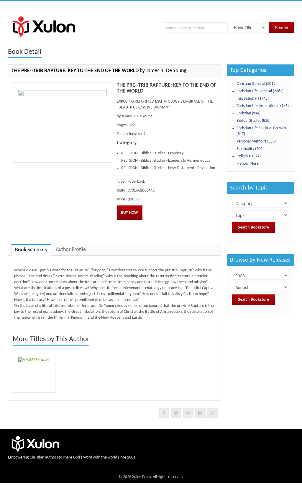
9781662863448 (141, 190)
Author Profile (71, 249)
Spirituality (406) (250, 149)
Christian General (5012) (257, 84)
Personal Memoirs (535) (256, 141)
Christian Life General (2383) (260, 91)
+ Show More (248, 163)
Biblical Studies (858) (253, 121)
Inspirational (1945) (253, 98)
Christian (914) (248, 113)
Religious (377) (249, 156)
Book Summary (31, 250)
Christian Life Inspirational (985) (263, 106)
